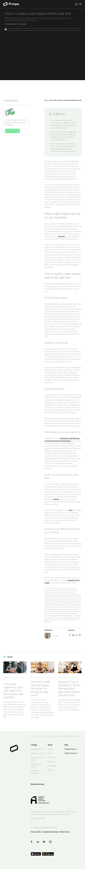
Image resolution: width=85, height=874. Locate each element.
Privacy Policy (36, 832)
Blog (50, 100)
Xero (70, 510)
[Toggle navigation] (75, 4)
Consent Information (50, 832)
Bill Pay (56, 499)
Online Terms (65, 832)
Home (46, 100)
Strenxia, (61, 236)
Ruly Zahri (22, 24)
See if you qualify (12, 131)
